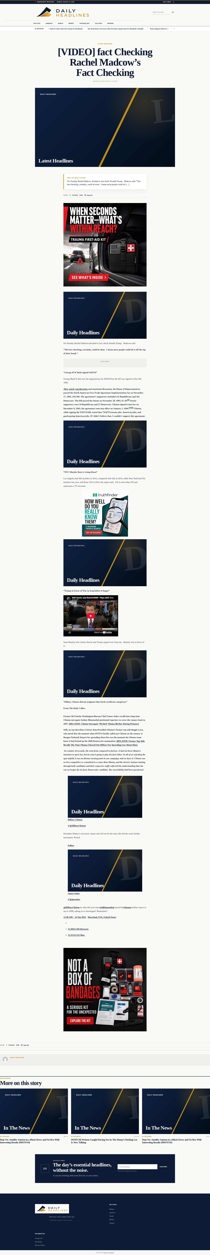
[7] (130, 408)
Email (81, 195)
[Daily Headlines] (62, 12)
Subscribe (163, 1167)
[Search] (173, 12)
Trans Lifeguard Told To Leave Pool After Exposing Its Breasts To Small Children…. (136, 29)
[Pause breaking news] (173, 28)
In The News (5, 1136)
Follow (71, 845)
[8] (132, 408)
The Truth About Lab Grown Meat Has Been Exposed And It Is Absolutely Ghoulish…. (75, 29)
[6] (128, 400)
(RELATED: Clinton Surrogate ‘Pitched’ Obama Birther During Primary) (104, 724)
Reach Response (109, 1252)
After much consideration (75, 389)
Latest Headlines (105, 44)
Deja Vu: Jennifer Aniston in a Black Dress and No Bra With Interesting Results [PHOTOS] (30, 1141)
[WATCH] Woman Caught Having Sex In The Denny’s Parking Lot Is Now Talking (104, 1141)
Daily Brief (167, 2)
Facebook (75, 195)
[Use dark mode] (173, 2)
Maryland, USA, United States (102, 917)
